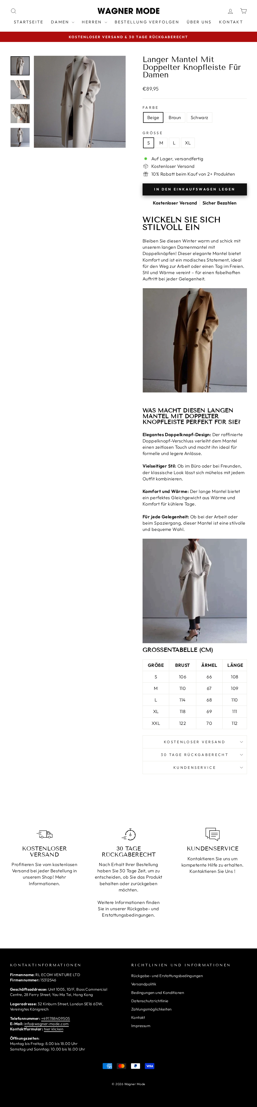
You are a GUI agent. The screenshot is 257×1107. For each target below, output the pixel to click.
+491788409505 (55, 1018)
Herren (92, 21)
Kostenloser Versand (195, 742)
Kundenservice (194, 767)
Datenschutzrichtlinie (149, 1000)
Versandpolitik (143, 984)
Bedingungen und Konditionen (157, 992)
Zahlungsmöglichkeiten (151, 1009)
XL (188, 143)
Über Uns (199, 21)
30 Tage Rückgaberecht (195, 754)
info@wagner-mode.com (46, 1023)
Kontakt (231, 21)
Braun (175, 117)
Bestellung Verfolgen (147, 21)
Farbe (151, 107)
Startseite (28, 21)
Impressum (140, 1025)
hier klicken (53, 1029)
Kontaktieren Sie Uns (211, 871)
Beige (153, 117)
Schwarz (199, 117)
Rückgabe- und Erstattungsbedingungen (167, 975)
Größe (153, 133)
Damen (61, 21)
